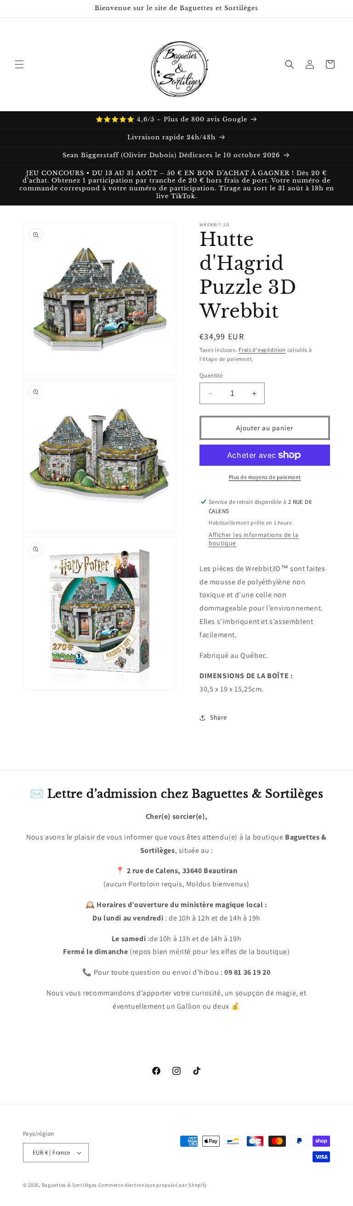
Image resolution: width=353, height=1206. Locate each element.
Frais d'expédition (262, 349)
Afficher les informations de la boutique (254, 539)
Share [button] (218, 717)
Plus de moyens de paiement (265, 477)
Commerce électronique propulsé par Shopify (152, 1185)
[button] (19, 64)
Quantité (210, 375)
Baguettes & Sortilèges (69, 1185)
